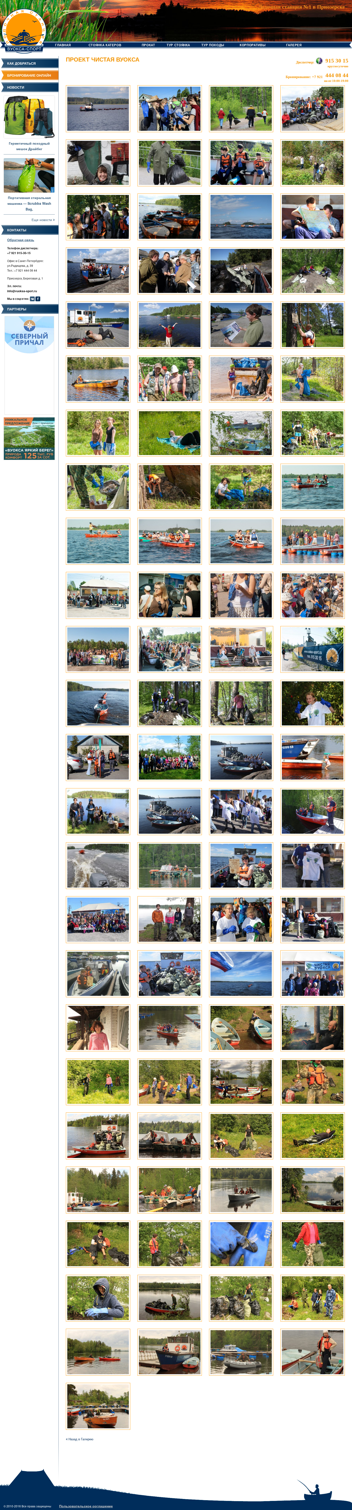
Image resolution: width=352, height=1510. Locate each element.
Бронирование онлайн (29, 75)
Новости (15, 87)
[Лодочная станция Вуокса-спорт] (24, 26)
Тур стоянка (178, 45)
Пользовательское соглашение (86, 1506)
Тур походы (212, 45)
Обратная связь (20, 239)
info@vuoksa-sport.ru (22, 291)
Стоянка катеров (105, 45)
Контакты (16, 230)
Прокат (148, 45)
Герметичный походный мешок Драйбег (29, 146)
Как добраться (21, 63)
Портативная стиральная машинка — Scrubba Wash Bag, (29, 203)
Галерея (294, 45)
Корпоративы (253, 45)
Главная (63, 45)
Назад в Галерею (80, 1439)
